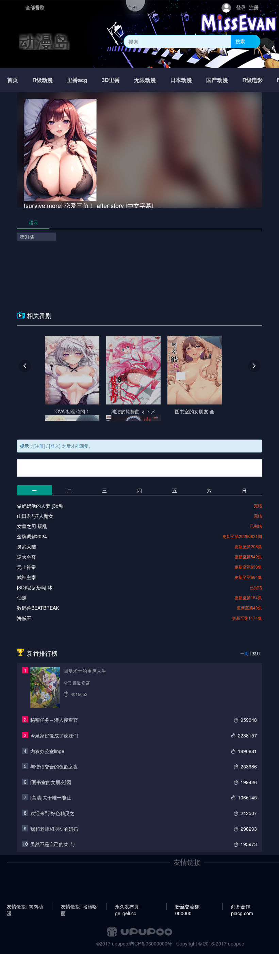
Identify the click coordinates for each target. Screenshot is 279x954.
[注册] (39, 446)
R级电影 (252, 80)
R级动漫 (42, 80)
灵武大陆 (26, 546)
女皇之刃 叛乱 (32, 526)
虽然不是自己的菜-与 (52, 844)
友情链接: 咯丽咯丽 (79, 906)
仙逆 (22, 597)
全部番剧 (35, 7)
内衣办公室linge (47, 751)
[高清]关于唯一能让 (50, 797)
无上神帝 (26, 566)
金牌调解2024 (32, 536)
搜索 (240, 41)
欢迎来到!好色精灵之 (52, 813)
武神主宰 (26, 577)
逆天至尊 (26, 556)
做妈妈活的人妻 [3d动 (40, 505)
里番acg (77, 80)
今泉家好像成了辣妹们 (54, 735)
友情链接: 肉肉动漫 (25, 906)
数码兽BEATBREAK (38, 607)
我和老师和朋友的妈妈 (54, 828)
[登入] (55, 446)
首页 (12, 80)
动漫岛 (44, 41)
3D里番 (111, 80)
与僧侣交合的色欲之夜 (54, 766)
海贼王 (24, 618)
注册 (254, 7)
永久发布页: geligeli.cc (127, 906)
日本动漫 (181, 80)
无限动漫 (145, 80)
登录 (241, 7)
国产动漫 (217, 80)
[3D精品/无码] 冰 (34, 587)
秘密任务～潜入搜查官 (54, 719)
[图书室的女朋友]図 (50, 782)
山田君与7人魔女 (35, 515)
